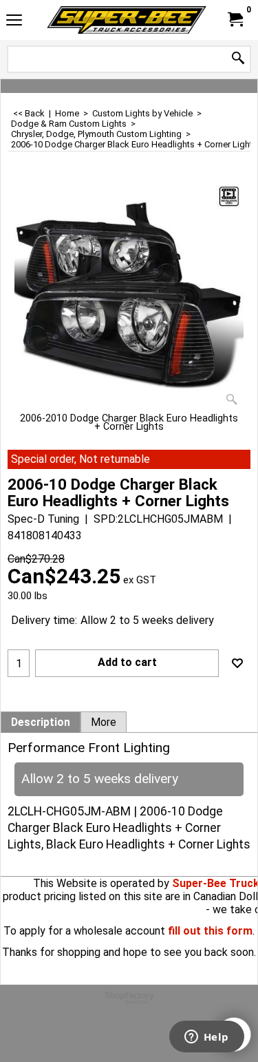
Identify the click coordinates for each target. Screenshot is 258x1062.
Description (40, 722)
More (103, 722)
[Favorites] (237, 663)
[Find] (238, 59)
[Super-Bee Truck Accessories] (126, 20)
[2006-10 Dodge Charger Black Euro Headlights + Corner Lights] (129, 296)
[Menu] (14, 21)
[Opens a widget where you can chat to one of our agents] (206, 1038)
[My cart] (234, 19)
